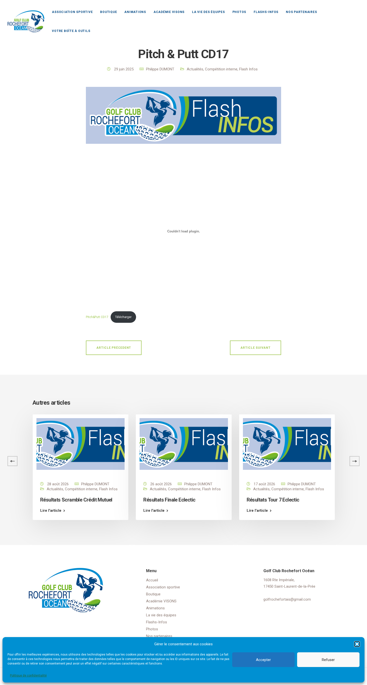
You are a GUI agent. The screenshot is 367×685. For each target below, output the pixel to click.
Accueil (152, 580)
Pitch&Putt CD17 (97, 317)
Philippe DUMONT (160, 69)
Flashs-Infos (266, 12)
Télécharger (123, 317)
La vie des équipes (208, 12)
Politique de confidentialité (28, 675)
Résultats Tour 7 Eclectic (273, 500)
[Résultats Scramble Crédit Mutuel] (80, 444)
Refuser (328, 660)
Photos (239, 12)
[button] (357, 644)
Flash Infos (248, 69)
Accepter (263, 660)
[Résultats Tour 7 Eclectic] (287, 444)
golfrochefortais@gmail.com (287, 599)
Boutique (108, 12)
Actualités (195, 69)
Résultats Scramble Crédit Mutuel (76, 500)
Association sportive (72, 12)
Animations (135, 12)
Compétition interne (221, 69)
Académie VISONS (169, 12)
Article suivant (255, 347)
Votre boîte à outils (71, 31)
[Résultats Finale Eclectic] (184, 444)
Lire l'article (50, 511)
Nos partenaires (301, 12)
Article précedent (113, 347)
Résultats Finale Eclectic (169, 500)
